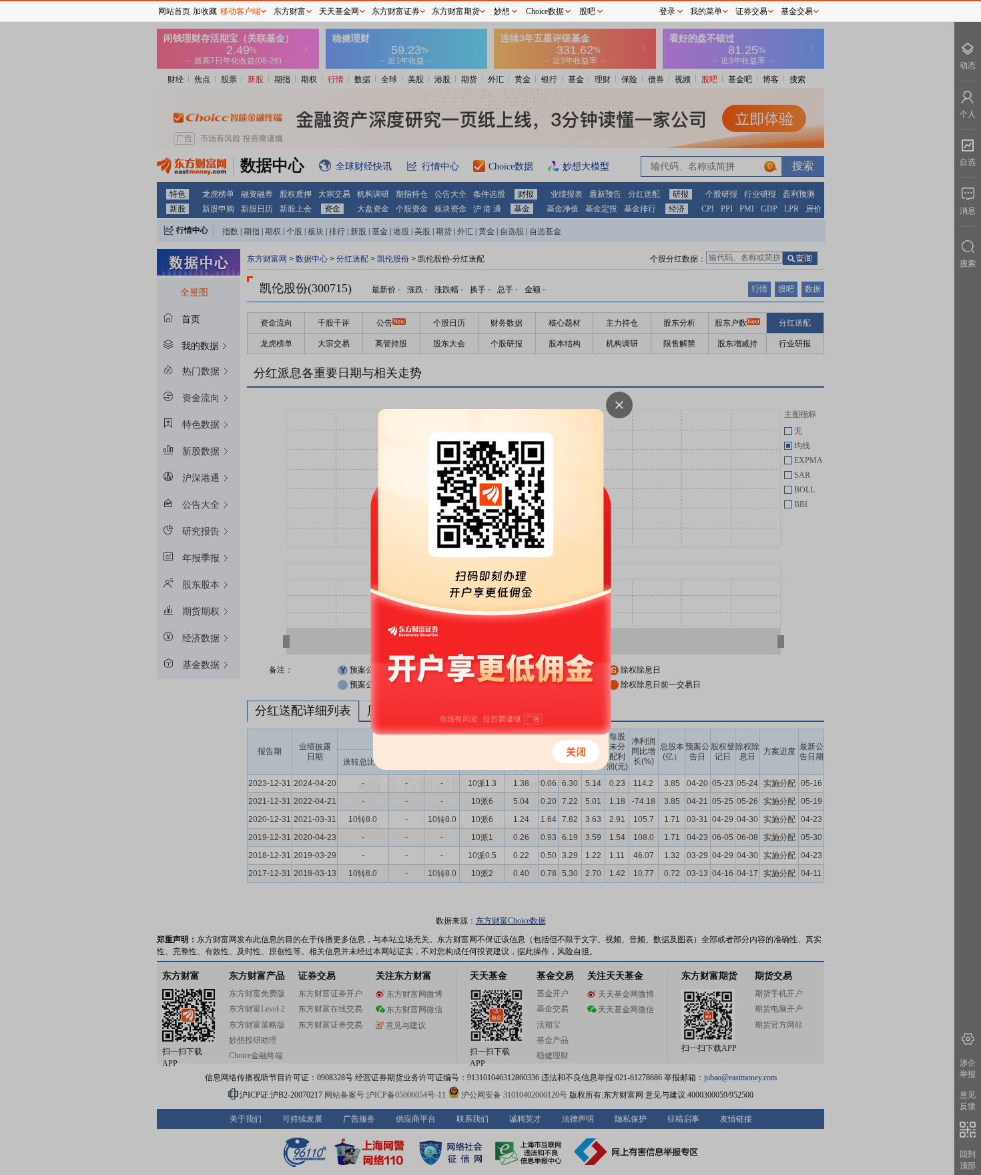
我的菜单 (706, 11)
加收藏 (205, 11)
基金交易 (797, 11)
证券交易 (751, 11)
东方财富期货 (456, 11)
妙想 (502, 11)
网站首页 (174, 11)
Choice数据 (545, 11)
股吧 (587, 11)
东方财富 (290, 11)
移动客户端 (240, 11)
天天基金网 (339, 11)
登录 (667, 11)
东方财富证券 (396, 11)
